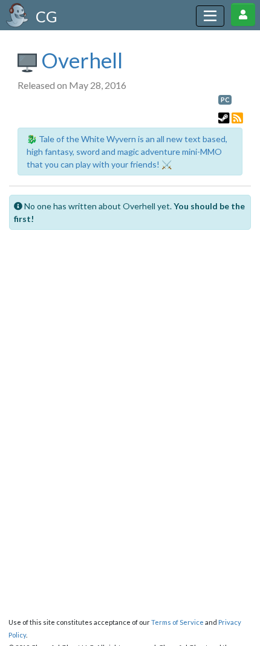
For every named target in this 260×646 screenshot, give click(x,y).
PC (225, 99)
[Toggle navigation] (210, 16)
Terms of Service (177, 622)
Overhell (80, 60)
